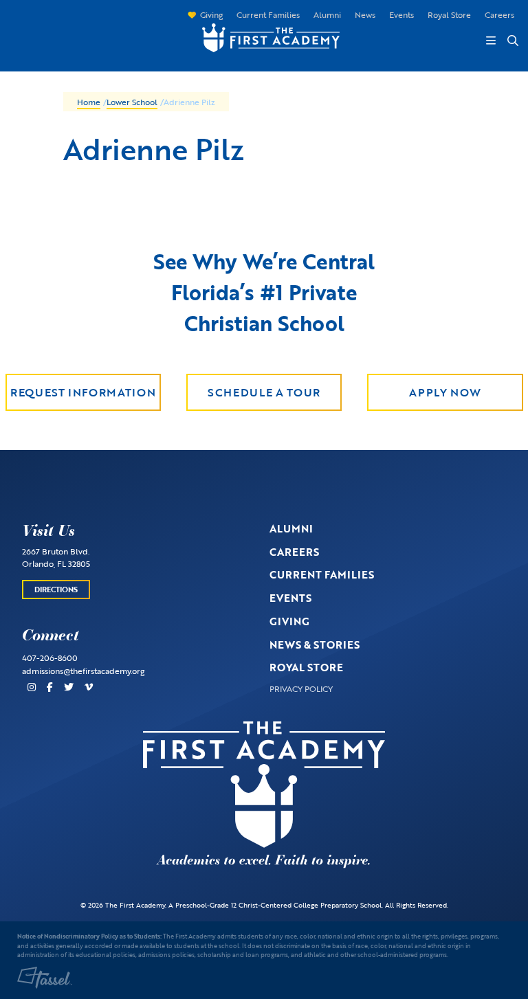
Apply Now (445, 392)
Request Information (82, 392)
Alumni (327, 14)
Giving (211, 14)
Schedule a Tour (264, 392)
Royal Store (449, 14)
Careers (499, 14)
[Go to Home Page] (264, 36)
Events (401, 14)
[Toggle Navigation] (491, 40)
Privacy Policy (301, 688)
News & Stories (315, 644)
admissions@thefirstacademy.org (83, 670)
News (365, 14)
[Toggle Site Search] (512, 40)
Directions (56, 589)
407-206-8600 (50, 657)
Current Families (268, 14)
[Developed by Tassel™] (44, 978)
